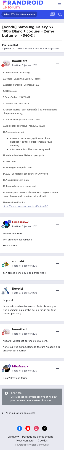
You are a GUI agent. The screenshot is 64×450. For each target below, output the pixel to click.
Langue (12, 436)
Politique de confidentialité (38, 436)
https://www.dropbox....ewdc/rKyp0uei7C (25, 206)
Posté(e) (25, 65)
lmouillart (12, 45)
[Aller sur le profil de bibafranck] (6, 368)
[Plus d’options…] (57, 63)
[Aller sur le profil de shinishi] (6, 263)
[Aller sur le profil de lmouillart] (6, 63)
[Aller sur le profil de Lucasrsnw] (6, 224)
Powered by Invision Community (32, 444)
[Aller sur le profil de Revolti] (6, 290)
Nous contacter (25, 440)
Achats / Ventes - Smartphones (42, 48)
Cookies (43, 440)
